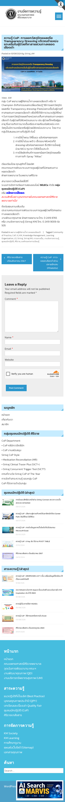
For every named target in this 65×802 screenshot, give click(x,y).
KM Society (11, 733)
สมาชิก (5, 424)
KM (20, 235)
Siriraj (20, 238)
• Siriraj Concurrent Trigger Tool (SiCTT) (23, 469)
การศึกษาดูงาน (12, 743)
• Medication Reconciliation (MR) (19, 459)
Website (9, 360)
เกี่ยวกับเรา (7, 419)
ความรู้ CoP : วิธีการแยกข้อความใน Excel (31, 615)
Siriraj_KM (29, 53)
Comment (11, 299)
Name (9, 337)
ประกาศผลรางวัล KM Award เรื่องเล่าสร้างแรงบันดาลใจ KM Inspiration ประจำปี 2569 (39, 591)
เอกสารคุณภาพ (13, 752)
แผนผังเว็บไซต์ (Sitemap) (19, 747)
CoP (14, 235)
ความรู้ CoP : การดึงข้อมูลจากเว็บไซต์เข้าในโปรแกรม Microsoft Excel (35, 529)
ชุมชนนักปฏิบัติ (8, 241)
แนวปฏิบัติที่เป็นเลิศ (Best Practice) (24, 696)
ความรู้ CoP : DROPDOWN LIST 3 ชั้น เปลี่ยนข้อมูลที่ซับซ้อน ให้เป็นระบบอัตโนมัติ (39, 578)
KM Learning (11, 738)
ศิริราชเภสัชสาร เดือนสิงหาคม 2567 (16, 259)
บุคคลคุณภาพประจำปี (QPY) (20, 701)
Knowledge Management (34, 235)
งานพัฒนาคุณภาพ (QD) (18, 673)
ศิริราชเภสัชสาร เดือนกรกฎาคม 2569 (30, 628)
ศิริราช (17, 241)
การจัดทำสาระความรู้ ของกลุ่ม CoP (19, 478)
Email (9, 349)
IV (17, 235)
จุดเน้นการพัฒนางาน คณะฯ (20, 668)
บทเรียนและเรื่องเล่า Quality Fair (23, 705)
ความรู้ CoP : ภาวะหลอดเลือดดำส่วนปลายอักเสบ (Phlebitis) (49, 262)
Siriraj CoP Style (11, 455)
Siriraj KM (28, 238)
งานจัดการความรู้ (51, 238)
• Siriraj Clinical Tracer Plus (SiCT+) (21, 464)
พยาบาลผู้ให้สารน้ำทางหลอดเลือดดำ (26, 232)
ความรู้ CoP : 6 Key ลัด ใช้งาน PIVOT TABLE (33, 541)
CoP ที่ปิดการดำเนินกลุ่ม (14, 483)
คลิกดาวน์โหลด (15, 193)
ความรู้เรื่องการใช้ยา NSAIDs (27, 603)
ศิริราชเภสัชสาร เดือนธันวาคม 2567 (29, 553)
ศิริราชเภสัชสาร (13, 715)
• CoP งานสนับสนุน (11, 450)
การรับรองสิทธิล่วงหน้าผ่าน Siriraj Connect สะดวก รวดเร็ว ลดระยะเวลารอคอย (38, 501)
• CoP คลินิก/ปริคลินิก (13, 445)
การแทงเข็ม (38, 238)
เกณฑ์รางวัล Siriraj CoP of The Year (21, 474)
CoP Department (11, 441)
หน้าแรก (6, 415)
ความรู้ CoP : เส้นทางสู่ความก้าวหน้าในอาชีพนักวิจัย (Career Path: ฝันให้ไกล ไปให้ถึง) (38, 515)
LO (15, 238)
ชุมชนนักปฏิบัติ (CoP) (16, 710)
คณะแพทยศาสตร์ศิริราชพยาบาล (22, 664)
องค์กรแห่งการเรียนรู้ (30, 241)
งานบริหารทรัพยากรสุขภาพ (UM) (23, 678)
